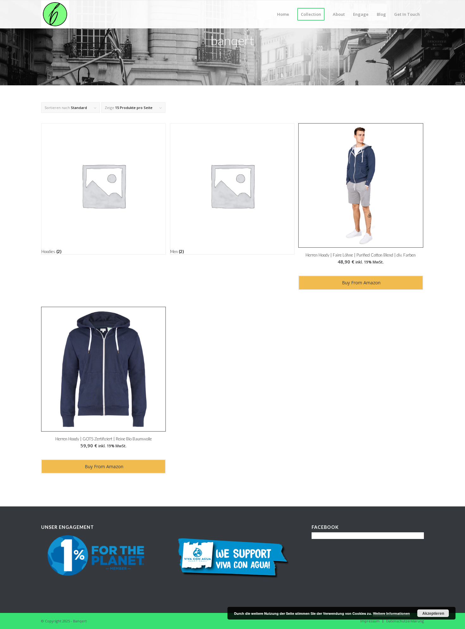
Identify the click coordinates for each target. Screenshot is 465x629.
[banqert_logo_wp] (55, 14)
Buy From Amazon (361, 283)
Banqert (80, 621)
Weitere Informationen (391, 613)
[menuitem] (283, 14)
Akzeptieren (433, 613)
